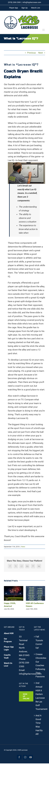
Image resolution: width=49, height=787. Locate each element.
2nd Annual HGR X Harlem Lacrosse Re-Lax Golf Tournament (40, 696)
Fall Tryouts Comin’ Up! (39, 642)
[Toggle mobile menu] (43, 30)
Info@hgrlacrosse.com (30, 673)
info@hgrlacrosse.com (32, 2)
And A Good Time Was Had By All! (39, 724)
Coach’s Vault (7, 656)
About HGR (9, 633)
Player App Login (9, 648)
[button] (6, 598)
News (23, 547)
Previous (31, 52)
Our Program (8, 640)
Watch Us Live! (8, 664)
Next (40, 52)
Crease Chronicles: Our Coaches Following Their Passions (40, 665)
